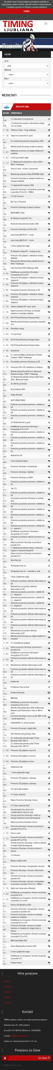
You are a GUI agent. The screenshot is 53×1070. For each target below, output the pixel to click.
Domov (7, 981)
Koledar (7, 992)
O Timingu (8, 987)
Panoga (7, 70)
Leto (6, 61)
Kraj (6, 79)
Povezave (8, 1003)
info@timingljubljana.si (19, 1036)
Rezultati (7, 997)
